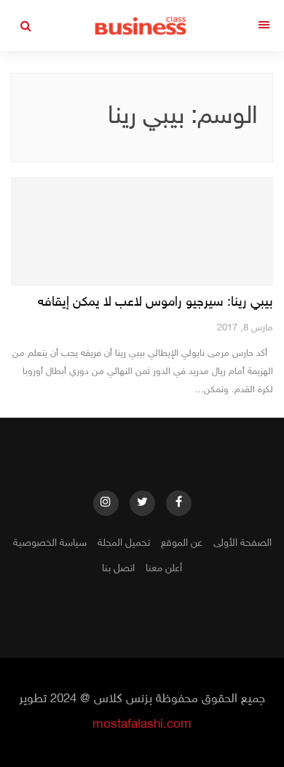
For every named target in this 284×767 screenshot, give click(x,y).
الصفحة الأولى (242, 543)
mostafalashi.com (142, 725)
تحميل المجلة (124, 543)
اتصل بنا (118, 569)
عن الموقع (181, 543)
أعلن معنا (164, 569)
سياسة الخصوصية (50, 543)
